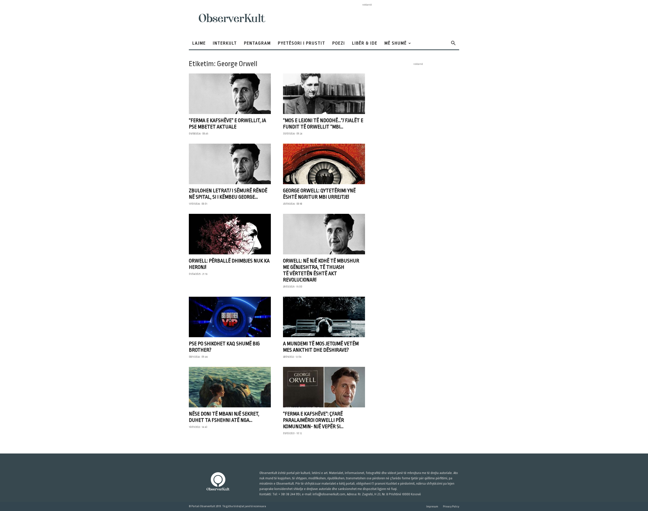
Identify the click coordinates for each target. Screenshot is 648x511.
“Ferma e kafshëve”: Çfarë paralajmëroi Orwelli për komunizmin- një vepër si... (313, 420)
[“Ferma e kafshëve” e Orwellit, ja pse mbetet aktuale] (230, 93)
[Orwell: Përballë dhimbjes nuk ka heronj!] (230, 234)
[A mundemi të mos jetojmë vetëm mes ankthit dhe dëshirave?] (324, 317)
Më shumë (395, 43)
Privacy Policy (451, 506)
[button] (453, 43)
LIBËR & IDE (364, 43)
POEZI (338, 43)
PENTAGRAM (257, 43)
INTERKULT (225, 43)
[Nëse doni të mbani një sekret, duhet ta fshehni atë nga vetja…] (230, 387)
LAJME (199, 43)
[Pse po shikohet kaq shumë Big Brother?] (230, 317)
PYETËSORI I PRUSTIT (301, 43)
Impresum (432, 506)
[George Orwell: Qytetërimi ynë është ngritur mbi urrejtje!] (324, 164)
